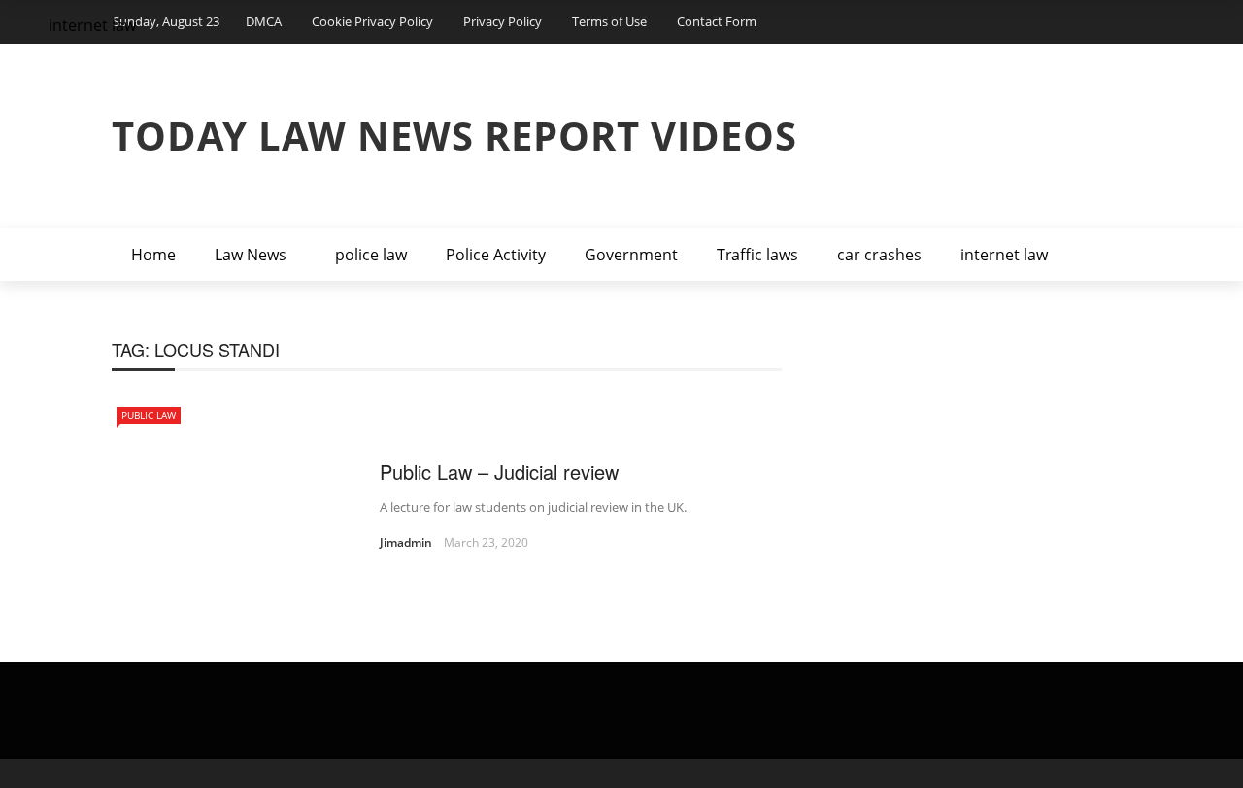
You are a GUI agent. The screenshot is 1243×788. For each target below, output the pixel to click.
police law (371, 254)
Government (631, 254)
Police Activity (496, 254)
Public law (148, 415)
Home (153, 254)
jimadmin (406, 542)
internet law (1004, 254)
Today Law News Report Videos (454, 135)
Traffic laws (757, 254)
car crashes (879, 254)
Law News (250, 254)
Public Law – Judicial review (499, 472)
